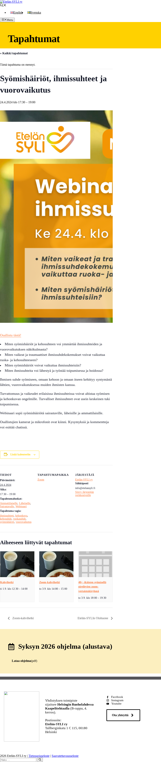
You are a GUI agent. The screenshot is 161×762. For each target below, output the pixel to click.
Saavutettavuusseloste (65, 755)
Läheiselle (24, 503)
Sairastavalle (7, 506)
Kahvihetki (7, 582)
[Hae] (40, 760)
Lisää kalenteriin (20, 454)
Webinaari (21, 506)
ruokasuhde (19, 518)
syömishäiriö (7, 521)
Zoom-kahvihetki (49, 582)
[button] (3, 5)
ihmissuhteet (7, 515)
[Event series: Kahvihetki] (28, 588)
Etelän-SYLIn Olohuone (93, 618)
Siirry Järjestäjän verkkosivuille (84, 494)
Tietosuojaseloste (38, 755)
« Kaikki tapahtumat (14, 53)
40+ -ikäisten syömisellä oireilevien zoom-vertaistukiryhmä (92, 587)
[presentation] (17, 564)
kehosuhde (6, 518)
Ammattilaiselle (8, 503)
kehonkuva (21, 515)
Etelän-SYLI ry (84, 479)
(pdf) (24, 660)
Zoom (41, 479)
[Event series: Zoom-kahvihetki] (68, 588)
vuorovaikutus (23, 521)
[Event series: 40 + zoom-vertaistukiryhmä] (107, 597)
